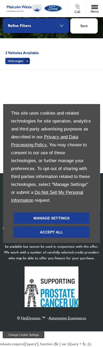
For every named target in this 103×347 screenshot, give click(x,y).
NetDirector (31, 318)
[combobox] (84, 26)
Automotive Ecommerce (67, 318)
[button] (17, 61)
